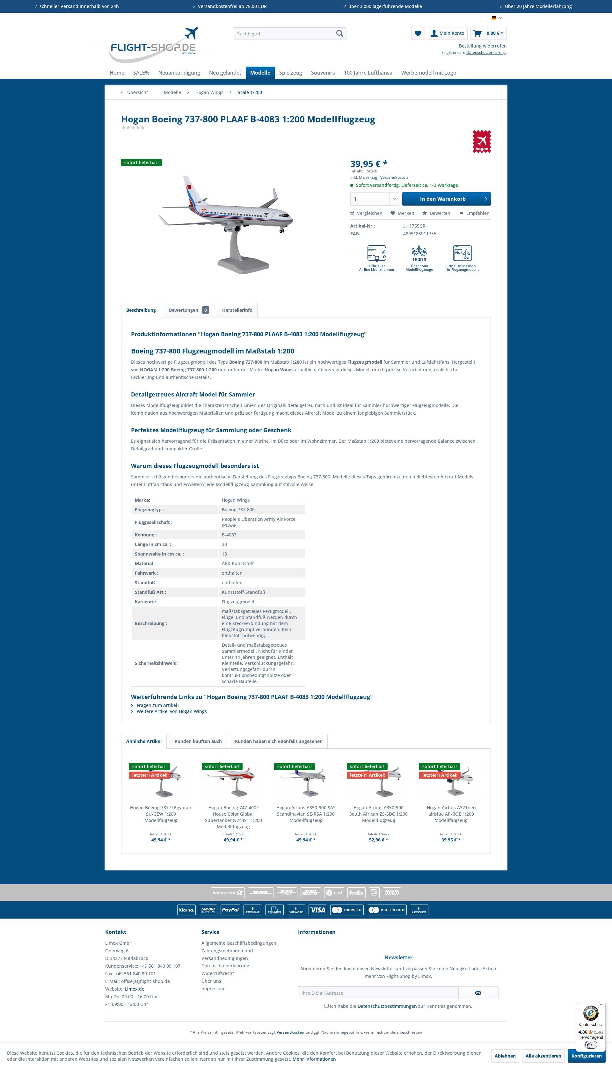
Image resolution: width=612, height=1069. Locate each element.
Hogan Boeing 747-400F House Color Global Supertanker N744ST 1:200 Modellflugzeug (233, 817)
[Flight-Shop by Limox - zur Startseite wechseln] (153, 45)
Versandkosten (290, 1032)
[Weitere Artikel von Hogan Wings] (482, 141)
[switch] (591, 1045)
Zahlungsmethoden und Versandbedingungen (227, 954)
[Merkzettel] (418, 33)
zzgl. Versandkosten (389, 177)
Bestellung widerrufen (483, 46)
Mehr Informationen (314, 1059)
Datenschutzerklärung (486, 52)
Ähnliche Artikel (144, 741)
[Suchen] (339, 33)
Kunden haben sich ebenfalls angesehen (279, 741)
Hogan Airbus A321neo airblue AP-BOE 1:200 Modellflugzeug (451, 813)
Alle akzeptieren (543, 1056)
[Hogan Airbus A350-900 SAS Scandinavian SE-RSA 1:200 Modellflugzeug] (306, 779)
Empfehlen (477, 213)
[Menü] (602, 1006)
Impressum (213, 988)
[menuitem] (290, 33)
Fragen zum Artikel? (157, 705)
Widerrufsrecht (217, 973)
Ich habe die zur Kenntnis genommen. (401, 1006)
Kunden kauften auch (198, 741)
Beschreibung (141, 310)
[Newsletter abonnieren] (478, 992)
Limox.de (134, 989)
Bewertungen (188, 310)
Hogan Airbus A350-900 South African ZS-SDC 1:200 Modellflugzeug (378, 813)
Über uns (211, 981)
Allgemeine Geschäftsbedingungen (238, 943)
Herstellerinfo (237, 310)
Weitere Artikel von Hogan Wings (171, 711)
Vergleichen (369, 213)
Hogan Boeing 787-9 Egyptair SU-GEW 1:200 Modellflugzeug (161, 813)
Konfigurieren (587, 1056)
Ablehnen (505, 1056)
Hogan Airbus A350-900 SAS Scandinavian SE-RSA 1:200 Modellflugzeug (306, 813)
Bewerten (440, 213)
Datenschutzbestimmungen (387, 1006)
